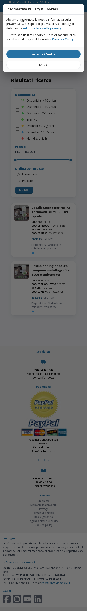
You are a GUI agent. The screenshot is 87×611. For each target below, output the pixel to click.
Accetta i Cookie (43, 54)
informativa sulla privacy (42, 28)
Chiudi (43, 65)
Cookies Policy (63, 39)
